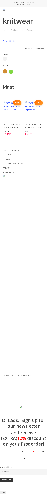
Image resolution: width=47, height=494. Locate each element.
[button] (42, 10)
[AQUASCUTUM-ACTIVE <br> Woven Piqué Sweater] (34, 111)
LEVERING (7, 155)
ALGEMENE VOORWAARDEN (15, 163)
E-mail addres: (6, 467)
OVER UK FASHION (11, 150)
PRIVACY (6, 168)
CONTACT (7, 159)
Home (5, 30)
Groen (11, 72)
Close (3, 492)
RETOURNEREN (9, 172)
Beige (5, 71)
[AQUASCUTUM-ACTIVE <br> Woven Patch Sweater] (13, 111)
